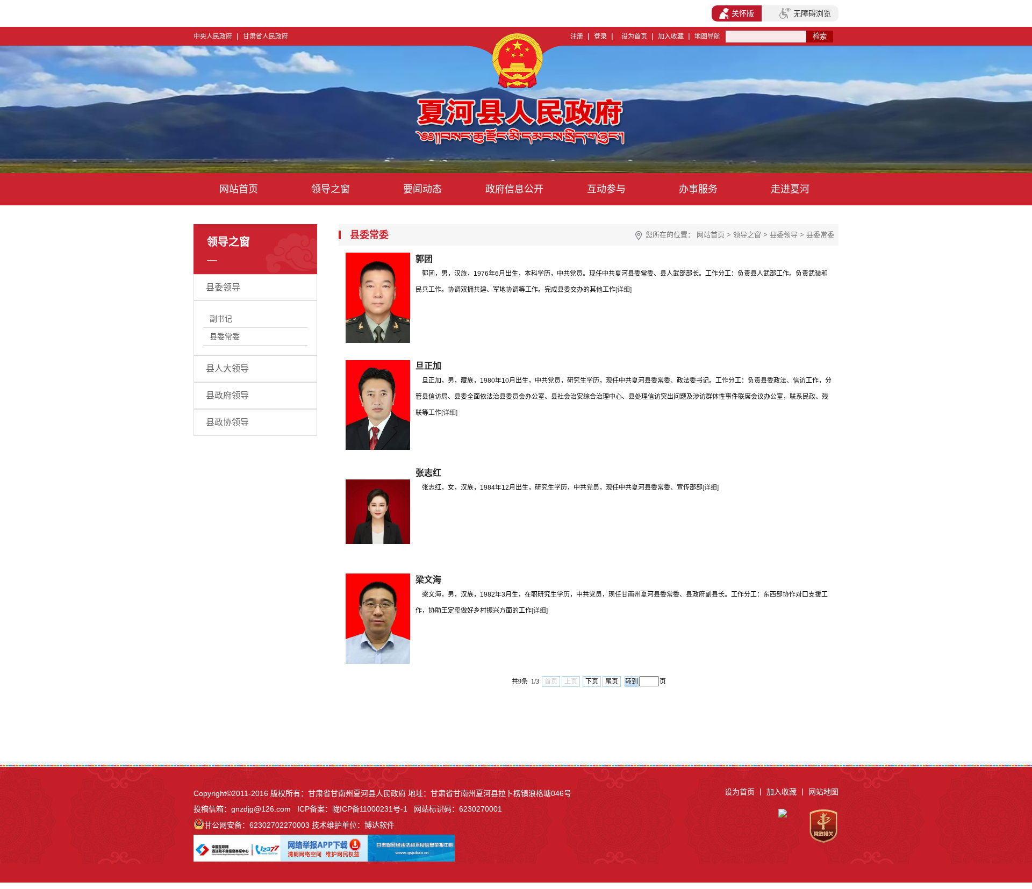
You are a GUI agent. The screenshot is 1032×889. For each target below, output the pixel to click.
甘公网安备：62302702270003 (257, 825)
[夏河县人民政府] (418, 123)
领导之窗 (330, 189)
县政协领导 (227, 422)
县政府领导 (227, 395)
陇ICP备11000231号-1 (369, 809)
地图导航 (707, 36)
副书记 (221, 318)
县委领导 (223, 287)
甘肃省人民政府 (265, 36)
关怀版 (743, 13)
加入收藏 (671, 36)
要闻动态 (422, 189)
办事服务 (698, 189)
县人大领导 (227, 368)
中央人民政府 (213, 36)
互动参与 (606, 189)
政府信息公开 (514, 189)
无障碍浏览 (812, 13)
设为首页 (634, 36)
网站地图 (823, 791)
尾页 (611, 681)
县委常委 (225, 336)
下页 (591, 681)
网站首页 (238, 189)
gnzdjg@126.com (261, 809)
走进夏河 (790, 189)
